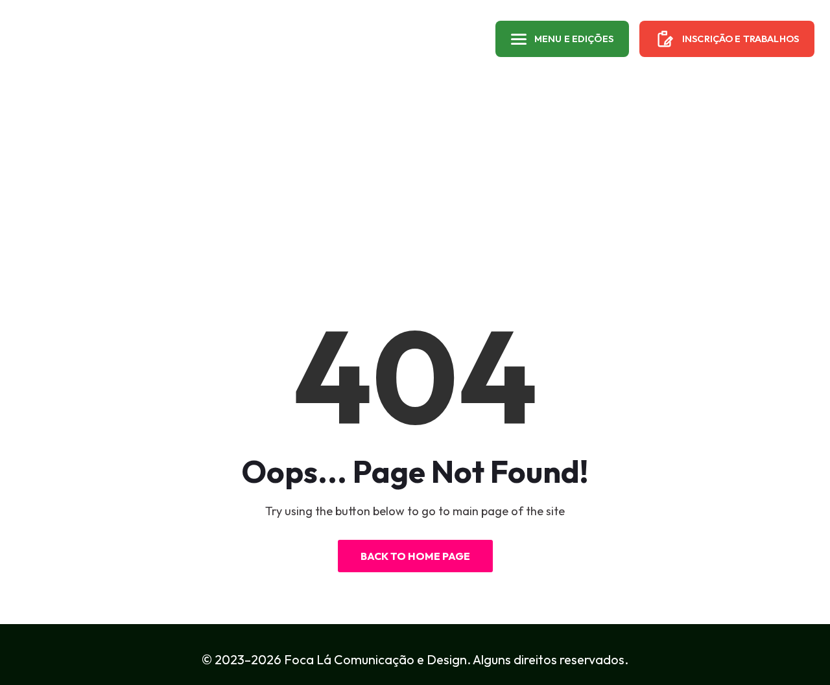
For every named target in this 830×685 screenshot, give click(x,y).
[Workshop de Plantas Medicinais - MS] (67, 39)
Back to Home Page (415, 556)
